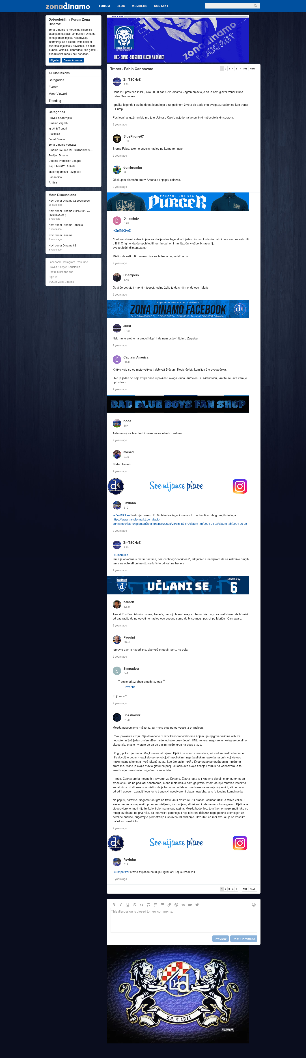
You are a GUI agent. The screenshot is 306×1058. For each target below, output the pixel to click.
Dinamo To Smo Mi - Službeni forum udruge (71, 150)
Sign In (54, 60)
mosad (128, 452)
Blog (121, 6)
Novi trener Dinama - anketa (66, 225)
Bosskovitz (131, 715)
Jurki (127, 326)
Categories (56, 80)
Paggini (129, 637)
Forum (104, 6)
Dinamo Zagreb (58, 123)
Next (252, 68)
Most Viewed (58, 93)
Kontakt (161, 6)
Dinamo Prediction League (65, 160)
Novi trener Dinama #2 (62, 245)
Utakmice (54, 134)
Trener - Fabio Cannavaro (131, 68)
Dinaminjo (131, 218)
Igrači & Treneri (58, 128)
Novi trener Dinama (60, 235)
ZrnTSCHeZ (132, 79)
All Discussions (59, 73)
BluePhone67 (133, 136)
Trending (55, 100)
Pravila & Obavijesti (60, 117)
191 (245, 68)
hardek (128, 602)
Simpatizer (131, 668)
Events (53, 86)
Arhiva (53, 182)
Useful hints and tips (61, 272)
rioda (127, 421)
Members (139, 6)
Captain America (136, 357)
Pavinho (129, 503)
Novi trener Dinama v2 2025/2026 (69, 200)
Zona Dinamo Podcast (62, 144)
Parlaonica (55, 177)
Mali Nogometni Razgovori (65, 171)
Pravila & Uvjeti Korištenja (64, 267)
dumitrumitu (132, 167)
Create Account (73, 60)
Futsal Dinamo (57, 139)
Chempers (131, 275)
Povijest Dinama (59, 155)
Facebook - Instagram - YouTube (68, 262)
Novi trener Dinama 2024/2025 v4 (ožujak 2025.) (69, 212)
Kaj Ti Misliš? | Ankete (62, 166)
